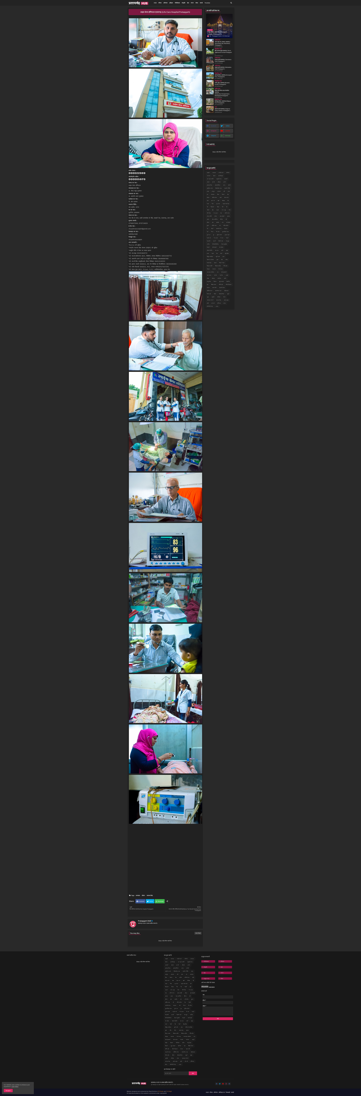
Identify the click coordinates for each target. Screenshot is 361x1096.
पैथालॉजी (208, 241)
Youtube (207, 3)
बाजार (208, 253)
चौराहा (218, 207)
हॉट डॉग (213, 303)
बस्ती (222, 250)
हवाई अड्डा (226, 300)
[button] (231, 3)
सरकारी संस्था (222, 287)
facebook (213, 126)
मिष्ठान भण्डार (221, 262)
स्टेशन (224, 297)
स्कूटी (228, 294)
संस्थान (208, 287)
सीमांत (215, 294)
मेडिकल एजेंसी (209, 266)
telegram (213, 135)
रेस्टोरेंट (215, 275)
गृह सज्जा (218, 203)
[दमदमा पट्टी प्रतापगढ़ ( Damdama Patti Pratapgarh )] (210, 60)
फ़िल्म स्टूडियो (224, 244)
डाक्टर (208, 219)
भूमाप (217, 259)
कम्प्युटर (213, 191)
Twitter (151, 901)
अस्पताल (138, 895)
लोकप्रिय (219, 278)
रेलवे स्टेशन (209, 275)
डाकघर (228, 216)
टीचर (230, 210)
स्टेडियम (218, 297)
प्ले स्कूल (227, 241)
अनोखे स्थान (221, 172)
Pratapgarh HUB (144, 921)
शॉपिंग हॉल (221, 284)
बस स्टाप (217, 250)
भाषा (222, 967)
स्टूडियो (213, 297)
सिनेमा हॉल (209, 294)
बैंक (217, 253)
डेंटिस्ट (221, 219)
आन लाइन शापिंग (210, 179)
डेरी (226, 219)
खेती (218, 200)
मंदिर (222, 259)
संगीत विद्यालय (228, 284)
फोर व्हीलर (221, 247)
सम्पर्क (201, 3)
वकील (225, 278)
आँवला (214, 175)
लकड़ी (227, 275)
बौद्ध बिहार (227, 253)
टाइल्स (217, 210)
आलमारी (226, 179)
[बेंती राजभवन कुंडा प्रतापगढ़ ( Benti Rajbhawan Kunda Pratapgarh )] (210, 51)
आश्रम (208, 182)
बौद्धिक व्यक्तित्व (210, 256)
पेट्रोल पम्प (209, 238)
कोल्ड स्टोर (226, 197)
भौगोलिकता (177, 3)
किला (218, 194)
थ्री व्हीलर (228, 222)
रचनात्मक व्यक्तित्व (210, 272)
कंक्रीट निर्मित (227, 188)
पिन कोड (218, 231)
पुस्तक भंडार (227, 234)
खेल (188, 3)
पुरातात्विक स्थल (225, 231)
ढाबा (213, 222)
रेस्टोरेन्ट (221, 275)
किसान (223, 194)
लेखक (208, 278)
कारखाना (213, 194)
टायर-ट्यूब (223, 210)
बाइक (227, 250)
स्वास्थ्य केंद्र (150, 895)
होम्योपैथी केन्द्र (210, 306)
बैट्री (221, 253)
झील (213, 210)
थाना (223, 222)
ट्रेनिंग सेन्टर (227, 213)
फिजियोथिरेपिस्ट (215, 244)
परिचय (160, 3)
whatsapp (227, 135)
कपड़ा (208, 191)
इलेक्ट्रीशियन (217, 185)
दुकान (208, 225)
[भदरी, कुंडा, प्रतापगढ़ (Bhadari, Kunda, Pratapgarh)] (210, 83)
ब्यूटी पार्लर (218, 256)
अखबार (208, 172)
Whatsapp (161, 901)
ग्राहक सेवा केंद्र (226, 203)
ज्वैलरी (208, 210)
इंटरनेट (213, 182)
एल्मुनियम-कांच (210, 188)
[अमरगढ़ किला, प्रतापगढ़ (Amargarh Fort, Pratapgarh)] (210, 75)
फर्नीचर (208, 244)
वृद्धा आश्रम (221, 281)
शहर (208, 284)
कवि (224, 191)
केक (228, 194)
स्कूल (208, 297)
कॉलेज (208, 197)
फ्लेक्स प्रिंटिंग (209, 250)
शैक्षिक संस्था (213, 284)
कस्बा (229, 191)
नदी (220, 225)
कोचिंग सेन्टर (214, 197)
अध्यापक (214, 172)
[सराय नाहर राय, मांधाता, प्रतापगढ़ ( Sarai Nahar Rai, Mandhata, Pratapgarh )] (210, 42)
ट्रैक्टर (215, 216)
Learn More (14, 1086)
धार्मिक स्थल (214, 225)
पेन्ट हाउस (216, 238)
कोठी (221, 197)
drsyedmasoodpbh (135, 239)
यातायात (214, 269)
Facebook (141, 901)
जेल (227, 207)
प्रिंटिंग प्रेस (220, 241)
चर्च (207, 207)
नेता (207, 228)
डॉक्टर (143, 895)
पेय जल (221, 238)
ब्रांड (223, 256)
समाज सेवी (214, 287)
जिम (222, 207)
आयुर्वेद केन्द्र (219, 179)
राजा (218, 272)
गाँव (228, 200)
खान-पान (213, 200)
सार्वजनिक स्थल (218, 290)
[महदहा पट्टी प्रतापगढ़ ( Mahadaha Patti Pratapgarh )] (210, 68)
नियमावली (228, 1092)
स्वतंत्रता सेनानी (210, 300)
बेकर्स (213, 253)
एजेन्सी (229, 185)
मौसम (197, 3)
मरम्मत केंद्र (209, 262)
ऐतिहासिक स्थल (218, 188)
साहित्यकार (226, 290)
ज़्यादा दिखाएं (198, 933)
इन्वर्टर (224, 182)
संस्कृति (183, 3)
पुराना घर (208, 234)
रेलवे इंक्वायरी (224, 272)
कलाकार (219, 191)
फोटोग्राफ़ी (214, 247)
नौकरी (212, 228)
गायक (208, 203)
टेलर (221, 213)
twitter (228, 126)
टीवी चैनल (209, 213)
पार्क (207, 231)
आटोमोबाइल (220, 175)
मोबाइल (208, 269)
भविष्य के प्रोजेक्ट (210, 259)
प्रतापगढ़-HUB (133, 234)
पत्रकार (225, 228)
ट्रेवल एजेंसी (209, 216)
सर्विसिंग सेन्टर (209, 290)
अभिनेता (227, 172)
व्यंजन (192, 3)
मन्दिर (226, 259)
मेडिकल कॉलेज (218, 266)
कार (207, 194)
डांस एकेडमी (222, 216)
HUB (155, 3)
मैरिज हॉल (225, 266)
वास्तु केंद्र (209, 281)
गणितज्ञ (223, 200)
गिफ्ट (213, 203)
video (216, 306)
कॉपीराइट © (222, 1092)
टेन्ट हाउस (215, 213)
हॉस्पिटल (219, 303)
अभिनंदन (165, 3)
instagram (213, 130)
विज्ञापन (215, 281)
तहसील (217, 222)
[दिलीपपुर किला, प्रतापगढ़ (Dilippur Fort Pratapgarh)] (210, 101)
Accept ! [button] (8, 1090)
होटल (224, 303)
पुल (213, 234)
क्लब (208, 200)
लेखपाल (213, 278)
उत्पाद (224, 185)
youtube (227, 130)
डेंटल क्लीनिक (215, 219)
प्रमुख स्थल (206, 978)
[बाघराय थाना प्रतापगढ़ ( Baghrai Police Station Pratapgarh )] (210, 109)
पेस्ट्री (227, 238)
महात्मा (215, 262)
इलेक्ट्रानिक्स (209, 185)
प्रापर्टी (214, 241)
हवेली (208, 303)
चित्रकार (212, 207)
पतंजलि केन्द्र (218, 228)
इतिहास (171, 3)
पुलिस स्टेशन (219, 234)
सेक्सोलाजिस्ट (221, 294)
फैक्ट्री (208, 247)
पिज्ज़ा (212, 231)
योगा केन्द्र (220, 269)
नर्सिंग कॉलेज (225, 225)
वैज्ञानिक (228, 281)
